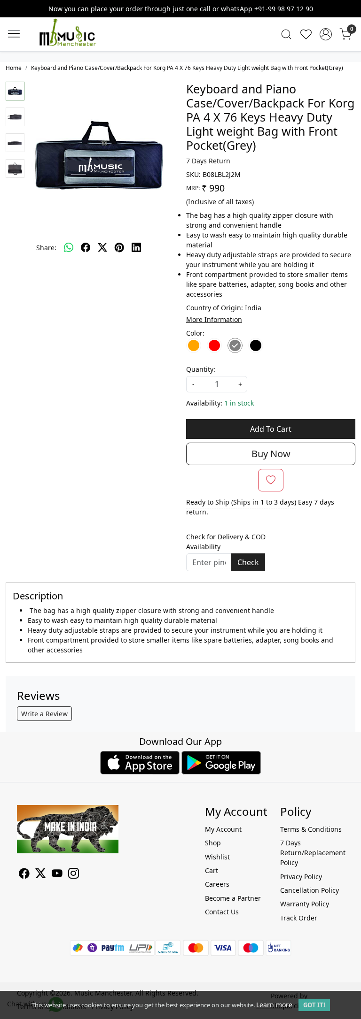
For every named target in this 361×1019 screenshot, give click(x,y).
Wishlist (217, 856)
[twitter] (102, 247)
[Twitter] (40, 874)
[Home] (82, 41)
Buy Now (270, 453)
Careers (217, 884)
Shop (213, 842)
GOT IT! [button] (314, 1005)
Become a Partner (233, 898)
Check (248, 562)
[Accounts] (326, 34)
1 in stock (239, 402)
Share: (46, 247)
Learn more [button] (274, 1004)
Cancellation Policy (309, 890)
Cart (211, 870)
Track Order (298, 917)
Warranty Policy (304, 903)
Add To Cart (270, 429)
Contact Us (222, 911)
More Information (214, 319)
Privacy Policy (301, 876)
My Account (223, 829)
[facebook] (85, 247)
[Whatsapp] (68, 247)
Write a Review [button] (44, 713)
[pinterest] (119, 247)
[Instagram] (73, 874)
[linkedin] (136, 247)
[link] (286, 34)
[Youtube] (57, 874)
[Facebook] (24, 874)
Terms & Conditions (311, 829)
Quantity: (200, 369)
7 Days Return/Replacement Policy (312, 852)
